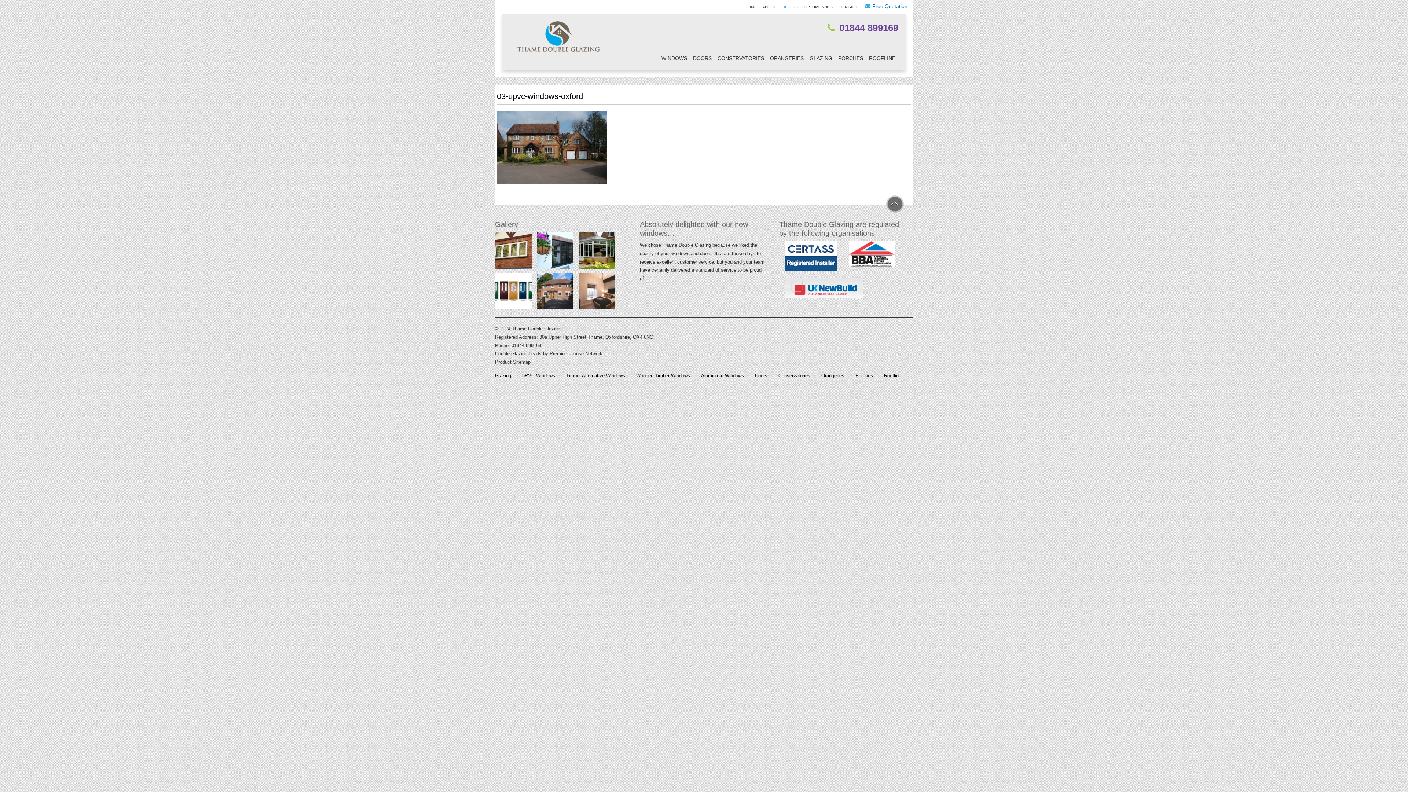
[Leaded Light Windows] (513, 252)
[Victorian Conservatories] (597, 252)
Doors (702, 58)
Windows (674, 58)
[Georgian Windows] (555, 293)
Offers (790, 7)
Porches (850, 58)
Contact (848, 7)
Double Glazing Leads (518, 353)
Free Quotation (889, 6)
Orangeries (787, 58)
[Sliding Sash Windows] (597, 293)
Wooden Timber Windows (663, 375)
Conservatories (741, 58)
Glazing (821, 58)
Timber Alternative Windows (595, 375)
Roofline (882, 58)
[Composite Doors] (513, 293)
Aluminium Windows (722, 375)
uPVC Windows (538, 375)
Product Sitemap (513, 362)
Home (751, 7)
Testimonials (818, 7)
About (769, 7)
